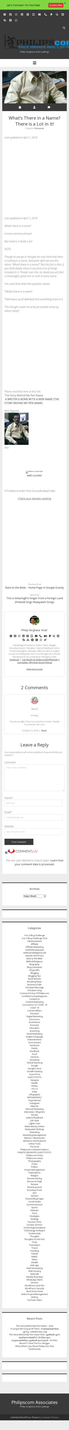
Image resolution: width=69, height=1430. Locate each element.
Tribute (34, 1253)
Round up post (34, 1187)
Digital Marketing (34, 1016)
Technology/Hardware (34, 1227)
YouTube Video (34, 1299)
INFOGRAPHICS (34, 1097)
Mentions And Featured (34, 1140)
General (34, 1056)
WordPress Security (34, 1288)
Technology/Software (34, 1230)
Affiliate (34, 944)
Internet (34, 1106)
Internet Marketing (34, 1109)
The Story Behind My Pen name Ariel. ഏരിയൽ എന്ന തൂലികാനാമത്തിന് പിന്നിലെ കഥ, (34, 1336)
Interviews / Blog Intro (34, 1111)
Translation (34, 1245)
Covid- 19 (34, 1007)
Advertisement (34, 941)
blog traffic (34, 970)
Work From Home (34, 1291)
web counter (34, 475)
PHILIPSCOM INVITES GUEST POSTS (34, 1152)
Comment (10, 762)
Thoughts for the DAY (34, 1239)
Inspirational (34, 1100)
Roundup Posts (34, 1190)
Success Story (34, 1221)
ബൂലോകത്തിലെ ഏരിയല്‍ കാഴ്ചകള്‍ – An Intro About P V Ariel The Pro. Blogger (34, 1342)
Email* (8, 812)
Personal (39, 128)
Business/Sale (34, 984)
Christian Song (34, 990)
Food (34, 1054)
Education (34, 1027)
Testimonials (34, 1233)
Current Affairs (34, 1010)
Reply (44, 730)
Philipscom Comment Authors (34, 1149)
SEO (35, 1192)
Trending (34, 1250)
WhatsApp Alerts (34, 1279)
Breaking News (34, 981)
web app (34, 1265)
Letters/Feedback (34, 1117)
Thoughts (34, 1236)
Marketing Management (34, 1135)
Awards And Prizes (34, 955)
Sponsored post (34, 1204)
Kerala (34, 1114)
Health (34, 1082)
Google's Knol (34, 1068)
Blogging (34, 972)
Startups (34, 1210)
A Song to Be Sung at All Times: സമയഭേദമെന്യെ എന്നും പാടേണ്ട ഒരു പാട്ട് (35, 1330)
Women (34, 1282)
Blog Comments (34, 967)
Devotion (34, 1013)
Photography (34, 1161)
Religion (34, 1175)
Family (34, 1048)
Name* (8, 798)
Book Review (34, 978)
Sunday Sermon (34, 1224)
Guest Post (34, 1074)
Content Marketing (34, 1001)
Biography (34, 964)
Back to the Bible (34, 958)
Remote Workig (34, 1178)
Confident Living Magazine (34, 996)
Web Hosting (34, 1271)
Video (34, 1259)
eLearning (34, 1030)
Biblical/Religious (34, 961)
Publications (34, 1172)
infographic (34, 1094)
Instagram (34, 1103)
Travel (34, 1247)
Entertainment (34, 1039)
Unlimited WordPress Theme (24, 1417)
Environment (34, 1042)
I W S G (34, 1088)
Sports (34, 1207)
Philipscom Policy (34, 1155)
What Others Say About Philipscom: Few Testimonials (34, 1347)
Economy (34, 1025)
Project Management (34, 1169)
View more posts (34, 669)
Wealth (34, 1262)
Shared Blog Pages (34, 1198)
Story (34, 1213)
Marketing (34, 1132)
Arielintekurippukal (34, 949)
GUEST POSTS (34, 1077)
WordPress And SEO (34, 1285)
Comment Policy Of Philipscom (34, 993)
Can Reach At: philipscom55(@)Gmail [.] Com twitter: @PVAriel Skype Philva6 (38, 661)
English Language (34, 1036)
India (34, 1091)
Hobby (34, 1085)
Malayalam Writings (34, 1129)
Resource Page (34, 1181)
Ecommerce (34, 1022)
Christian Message (35, 987)
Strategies (34, 1216)
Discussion (34, 1019)
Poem (34, 1163)
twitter (34, 1256)
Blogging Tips (34, 975)
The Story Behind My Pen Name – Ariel (34, 1325)
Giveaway (34, 1059)
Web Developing (34, 1268)
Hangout (34, 1080)
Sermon (34, 1195)
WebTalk (34, 1273)
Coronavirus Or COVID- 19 (34, 1004)
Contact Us (34, 999)
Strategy (34, 1218)
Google (34, 1065)
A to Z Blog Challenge (34, 935)
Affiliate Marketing (34, 946)
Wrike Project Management (34, 1294)
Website (9, 826)
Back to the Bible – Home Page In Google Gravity (34, 587)
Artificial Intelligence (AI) (34, 952)
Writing (34, 1297)
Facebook (14, 659)
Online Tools (34, 1143)
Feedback (34, 1051)
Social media (34, 1201)
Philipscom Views (34, 1158)
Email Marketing (34, 1033)
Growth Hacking (34, 1071)
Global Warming (34, 1062)
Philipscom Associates (34, 1402)
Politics (34, 1166)
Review (34, 1184)
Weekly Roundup (34, 1276)
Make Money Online (34, 1126)
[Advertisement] (34, 177)
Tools (34, 1242)
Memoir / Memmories (34, 1137)
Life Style (34, 1120)
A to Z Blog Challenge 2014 (34, 938)
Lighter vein (34, 1123)
